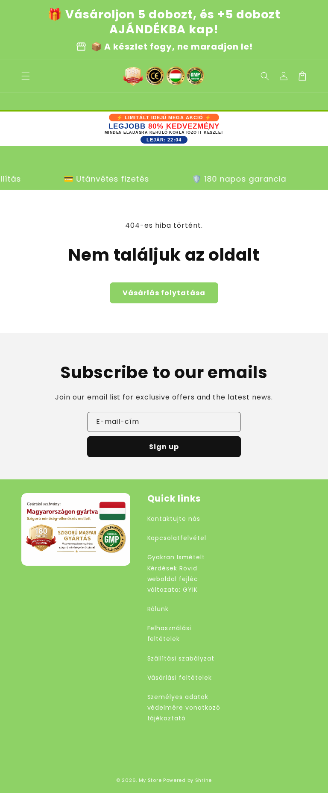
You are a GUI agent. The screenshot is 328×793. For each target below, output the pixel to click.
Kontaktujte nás (173, 518)
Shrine (203, 780)
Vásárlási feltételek (179, 677)
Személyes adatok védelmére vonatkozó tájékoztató (183, 708)
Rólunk (158, 609)
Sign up (164, 447)
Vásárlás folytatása (164, 293)
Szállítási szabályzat (180, 658)
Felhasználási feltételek (169, 633)
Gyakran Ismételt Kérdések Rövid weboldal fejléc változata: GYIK (176, 573)
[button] (264, 76)
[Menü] (25, 76)
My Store (150, 780)
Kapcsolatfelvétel (176, 538)
